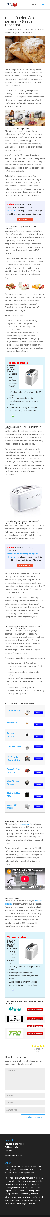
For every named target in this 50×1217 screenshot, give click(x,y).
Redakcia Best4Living (15, 29)
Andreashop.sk (24, 553)
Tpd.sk (35, 553)
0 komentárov (26, 32)
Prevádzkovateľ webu (14, 1144)
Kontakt (8, 1150)
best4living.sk (22, 1169)
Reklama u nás (11, 1147)
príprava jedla (23, 824)
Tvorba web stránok (14, 1155)
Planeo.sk (11, 553)
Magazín (16, 32)
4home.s (11, 557)
